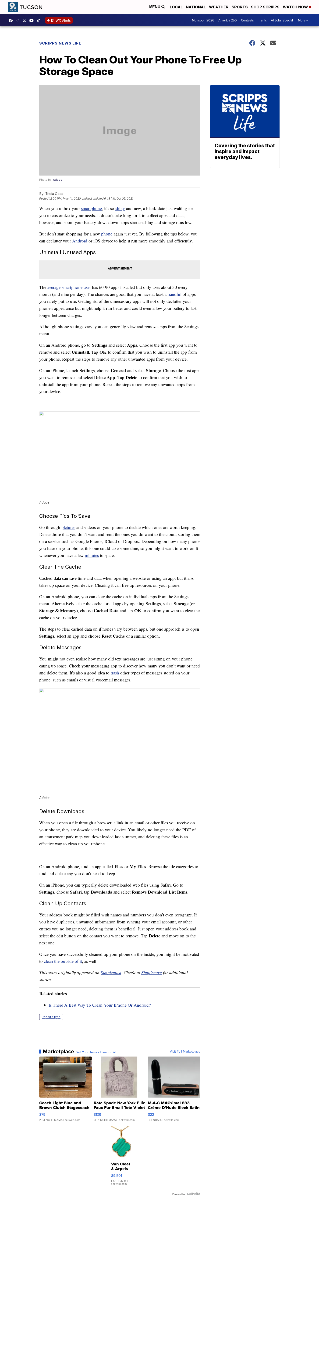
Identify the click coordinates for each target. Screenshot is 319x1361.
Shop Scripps (265, 7)
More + (303, 20)
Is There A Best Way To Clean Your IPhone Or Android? (100, 1005)
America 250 (227, 20)
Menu (155, 7)
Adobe (57, 179)
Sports (240, 7)
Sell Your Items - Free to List (96, 1052)
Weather (218, 7)
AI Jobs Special (282, 20)
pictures (68, 527)
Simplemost (111, 972)
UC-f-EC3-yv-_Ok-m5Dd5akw (32, 20)
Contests (247, 20)
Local (176, 7)
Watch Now (296, 7)
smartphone (91, 208)
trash (115, 673)
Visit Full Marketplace (185, 1051)
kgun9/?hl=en (18, 20)
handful (174, 294)
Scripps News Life (60, 43)
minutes (92, 555)
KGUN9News (12, 20)
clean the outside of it (63, 961)
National (196, 7)
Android (79, 241)
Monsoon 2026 (203, 20)
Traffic (262, 20)
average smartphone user (69, 287)
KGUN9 (25, 20)
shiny (120, 208)
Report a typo (51, 1017)
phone (106, 234)
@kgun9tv (40, 20)
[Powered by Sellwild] (193, 1193)
